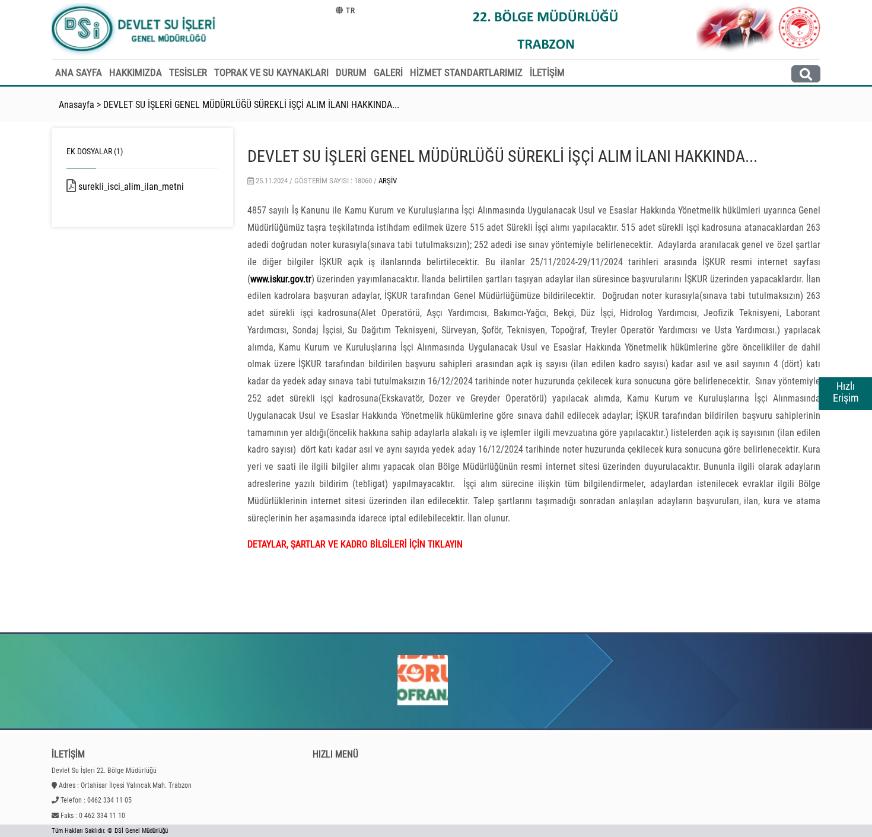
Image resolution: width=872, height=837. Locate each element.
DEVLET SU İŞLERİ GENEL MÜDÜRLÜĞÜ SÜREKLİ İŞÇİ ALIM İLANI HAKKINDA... (251, 104)
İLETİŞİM (547, 72)
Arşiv (387, 180)
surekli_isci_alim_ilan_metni (144, 186)
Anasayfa (76, 104)
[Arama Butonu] (805, 73)
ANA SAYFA (78, 72)
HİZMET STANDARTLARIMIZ (466, 72)
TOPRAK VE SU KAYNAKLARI (271, 72)
